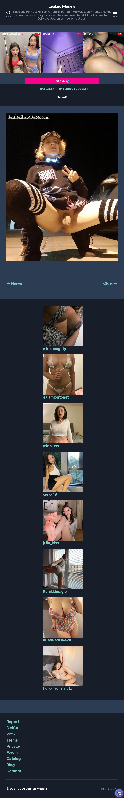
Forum (12, 752)
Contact (13, 771)
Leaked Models (61, 6)
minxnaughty (54, 348)
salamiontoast (56, 397)
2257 (11, 734)
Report (12, 721)
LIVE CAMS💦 (62, 81)
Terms (12, 740)
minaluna (51, 445)
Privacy (13, 746)
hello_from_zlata (57, 688)
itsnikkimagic (55, 591)
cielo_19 (50, 494)
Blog (10, 764)
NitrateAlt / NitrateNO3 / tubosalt (62, 89)
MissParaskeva (57, 640)
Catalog (13, 758)
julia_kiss (51, 543)
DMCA (12, 727)
